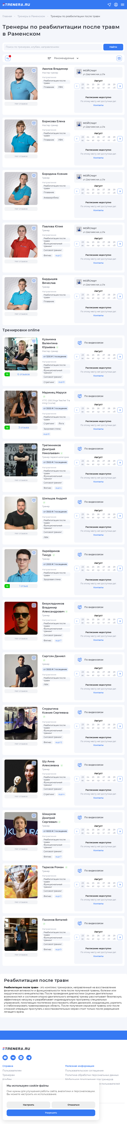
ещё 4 (59, 488)
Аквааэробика (51, 197)
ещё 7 (58, 640)
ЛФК (60, 87)
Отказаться (73, 1105)
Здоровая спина (52, 429)
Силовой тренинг (53, 250)
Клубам (7, 1079)
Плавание (49, 87)
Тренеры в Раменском (31, 16)
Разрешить (51, 1112)
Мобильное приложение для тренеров (89, 1079)
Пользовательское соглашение (84, 1070)
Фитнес (47, 255)
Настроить (28, 1105)
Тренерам (8, 1075)
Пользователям (11, 1070)
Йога (61, 423)
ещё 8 (61, 382)
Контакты (98, 105)
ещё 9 (58, 949)
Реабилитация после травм (54, 82)
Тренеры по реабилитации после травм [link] (75, 16)
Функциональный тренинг (53, 244)
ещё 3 (58, 896)
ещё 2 (58, 255)
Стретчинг (49, 382)
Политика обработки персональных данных (92, 1075)
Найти (113, 46)
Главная (7, 16)
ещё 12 (59, 742)
